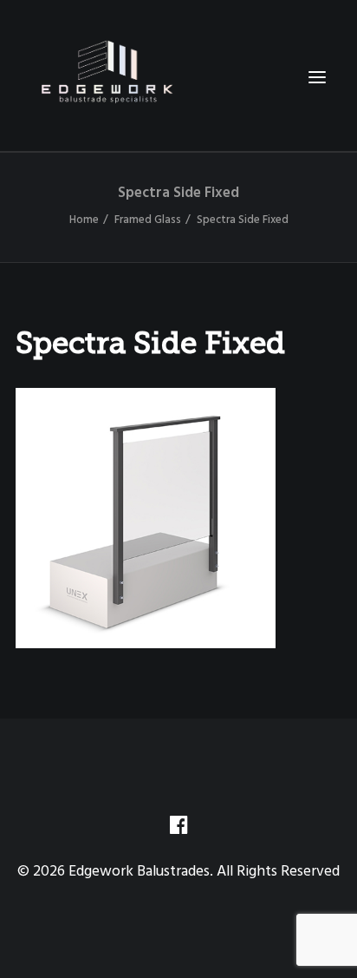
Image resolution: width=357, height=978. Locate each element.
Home (84, 220)
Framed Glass (147, 220)
